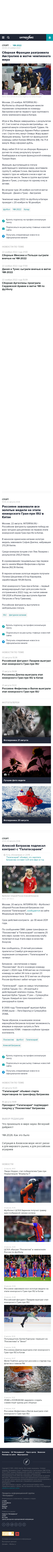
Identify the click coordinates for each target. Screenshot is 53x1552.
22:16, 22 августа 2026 (11, 307)
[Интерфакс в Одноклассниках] (24, 1524)
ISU (4, 615)
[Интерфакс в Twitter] (12, 1524)
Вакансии (41, 1452)
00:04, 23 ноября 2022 (11, 48)
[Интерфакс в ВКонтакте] (16, 1524)
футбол (6, 209)
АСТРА (4, 1508)
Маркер (4, 1506)
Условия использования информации (16, 1539)
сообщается (33, 910)
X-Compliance (6, 1503)
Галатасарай (32, 1039)
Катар (26, 209)
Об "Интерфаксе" (18, 1452)
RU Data (5, 1517)
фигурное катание (17, 615)
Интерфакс (26, 37)
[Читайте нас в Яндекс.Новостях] (4, 1524)
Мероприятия (22, 1455)
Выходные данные (9, 1542)
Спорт (5, 45)
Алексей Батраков (11, 1045)
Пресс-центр (31, 1452)
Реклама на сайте (9, 1455)
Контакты (5, 1452)
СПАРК (4, 1501)
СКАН (4, 1516)
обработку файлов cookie (10, 1488)
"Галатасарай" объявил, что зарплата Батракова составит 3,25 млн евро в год (25, 858)
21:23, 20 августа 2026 (11, 841)
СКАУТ (4, 1504)
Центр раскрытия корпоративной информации (18, 1519)
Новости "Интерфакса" (10, 1514)
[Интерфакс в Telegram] (8, 1524)
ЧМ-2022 (17, 45)
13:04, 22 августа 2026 (11, 502)
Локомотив (16, 455)
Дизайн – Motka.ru (9, 1544)
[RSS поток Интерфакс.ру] (20, 1524)
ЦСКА (6, 455)
